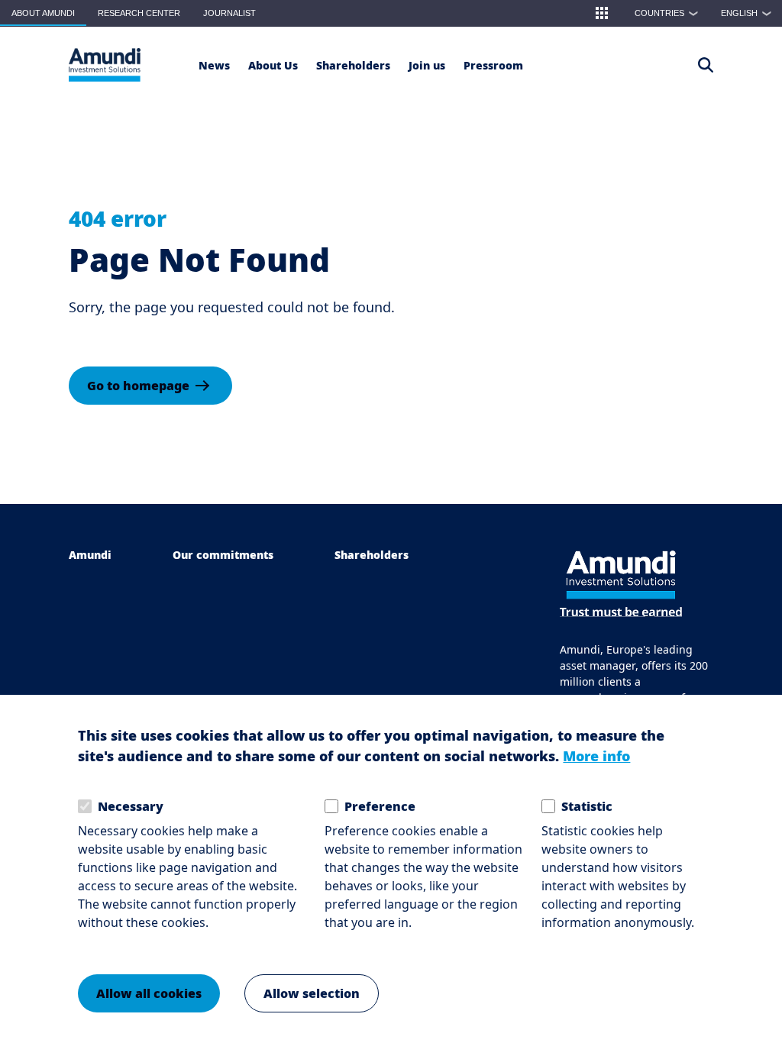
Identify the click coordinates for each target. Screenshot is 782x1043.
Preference (379, 806)
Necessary (130, 806)
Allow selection (311, 993)
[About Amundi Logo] (105, 65)
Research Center (139, 13)
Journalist (229, 13)
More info (596, 756)
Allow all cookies (149, 993)
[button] (601, 13)
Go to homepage (138, 385)
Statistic (586, 806)
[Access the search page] (705, 65)
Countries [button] (667, 13)
